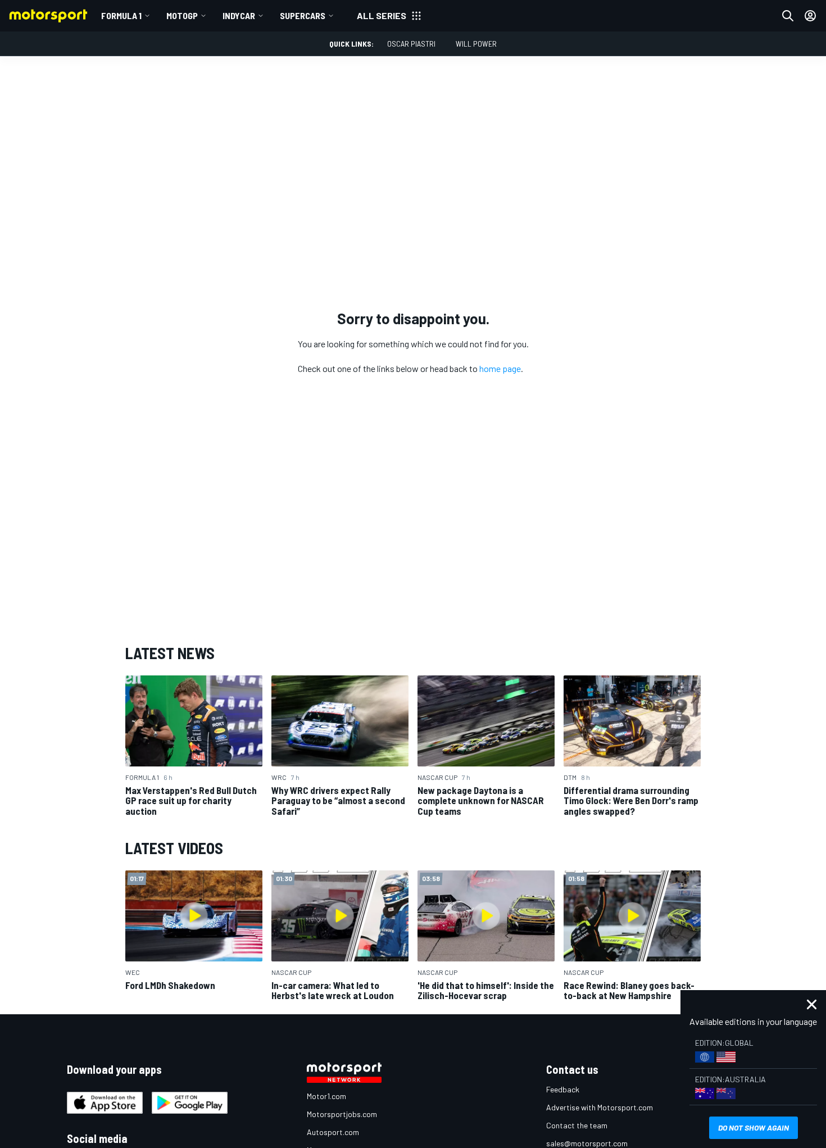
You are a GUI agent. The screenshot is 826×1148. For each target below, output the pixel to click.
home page (500, 368)
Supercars (302, 15)
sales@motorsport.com (587, 1143)
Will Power (476, 43)
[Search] (788, 15)
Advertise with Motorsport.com (599, 1107)
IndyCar (239, 15)
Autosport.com (333, 1132)
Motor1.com (326, 1096)
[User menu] (810, 15)
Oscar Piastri (411, 43)
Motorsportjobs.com (342, 1114)
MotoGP (182, 15)
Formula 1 (121, 15)
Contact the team (576, 1125)
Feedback (562, 1089)
